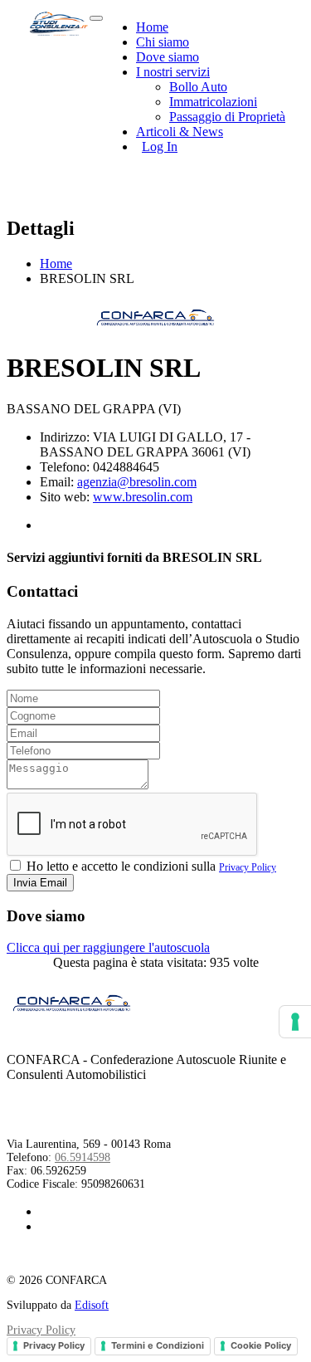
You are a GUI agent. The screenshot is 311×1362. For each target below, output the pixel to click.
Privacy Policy (247, 867)
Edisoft (92, 1305)
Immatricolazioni (213, 102)
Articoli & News (179, 131)
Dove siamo (167, 57)
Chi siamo (162, 42)
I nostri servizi (173, 72)
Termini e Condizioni (157, 1345)
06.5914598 (82, 1157)
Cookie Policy (261, 1345)
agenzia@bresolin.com (137, 482)
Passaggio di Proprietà (227, 117)
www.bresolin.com (142, 497)
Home (152, 27)
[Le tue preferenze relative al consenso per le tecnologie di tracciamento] (295, 1021)
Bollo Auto (198, 87)
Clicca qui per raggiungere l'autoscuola (108, 947)
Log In (159, 146)
